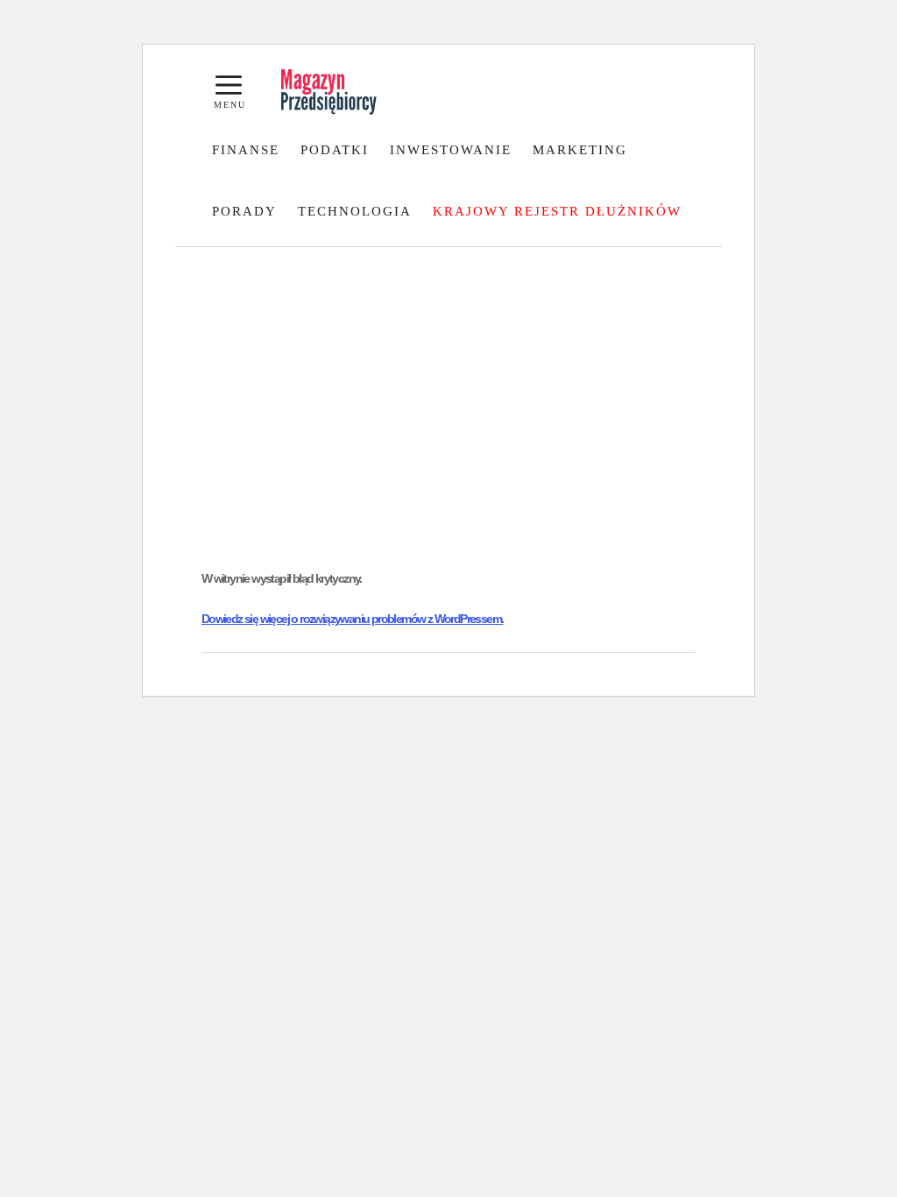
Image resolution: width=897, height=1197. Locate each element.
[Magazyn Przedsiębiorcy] (329, 92)
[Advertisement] (448, 420)
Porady (244, 211)
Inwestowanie (451, 150)
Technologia (355, 211)
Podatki (334, 150)
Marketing (580, 150)
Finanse (245, 150)
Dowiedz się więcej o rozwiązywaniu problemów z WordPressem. (352, 619)
